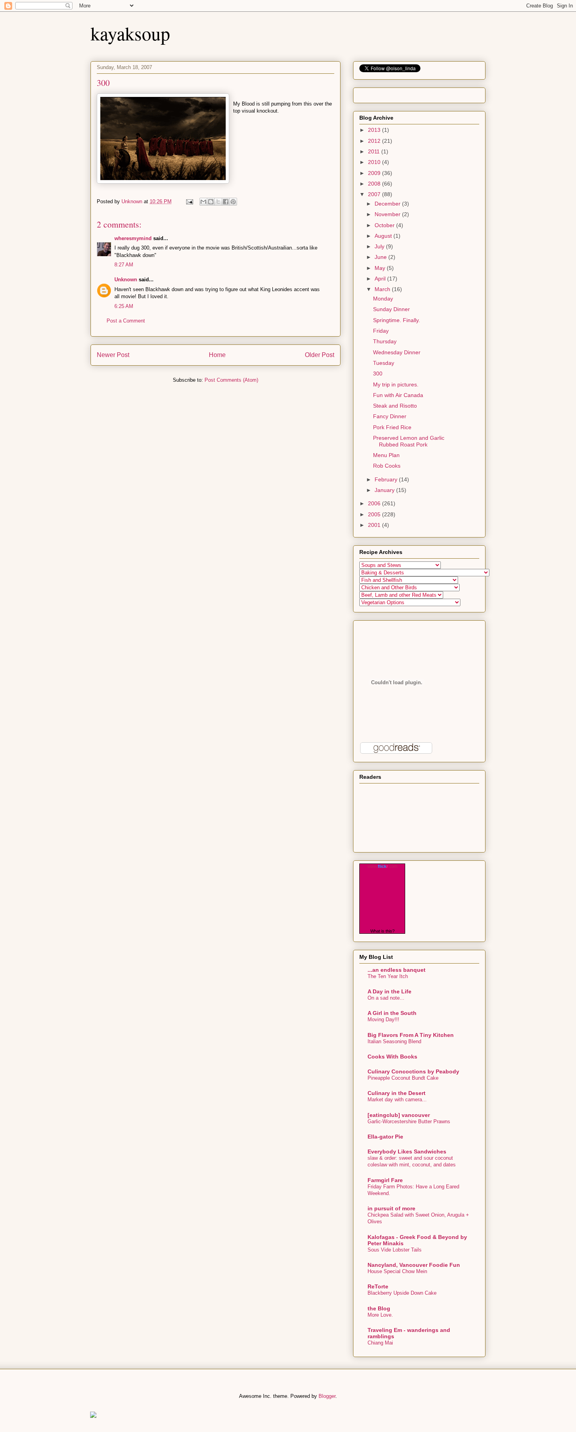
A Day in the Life (389, 991)
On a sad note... (386, 998)
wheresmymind (133, 238)
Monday (383, 298)
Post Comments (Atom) (231, 380)
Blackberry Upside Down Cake (402, 1293)
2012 (375, 141)
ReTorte (378, 1286)
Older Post (319, 355)
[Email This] (203, 202)
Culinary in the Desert (397, 1093)
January (385, 490)
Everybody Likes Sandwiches (407, 1151)
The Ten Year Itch (388, 976)
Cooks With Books (392, 1056)
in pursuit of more (391, 1208)
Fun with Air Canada (398, 395)
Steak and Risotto (395, 406)
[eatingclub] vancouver (399, 1115)
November (388, 214)
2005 (375, 514)
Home (217, 355)
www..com (382, 866)
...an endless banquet (397, 970)
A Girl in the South (392, 1013)
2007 (375, 194)
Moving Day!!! (383, 1019)
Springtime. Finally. (396, 320)
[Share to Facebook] (226, 202)
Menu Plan (386, 455)
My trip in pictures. (395, 384)
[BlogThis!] (211, 202)
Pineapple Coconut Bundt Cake (403, 1078)
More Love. (380, 1315)
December (388, 203)
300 (377, 373)
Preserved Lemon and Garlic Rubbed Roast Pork (408, 441)
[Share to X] (218, 202)
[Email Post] (189, 201)
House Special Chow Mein (397, 1271)
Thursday (385, 341)
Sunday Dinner (391, 309)
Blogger (327, 1396)
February (387, 479)
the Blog (379, 1308)
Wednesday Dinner (396, 352)
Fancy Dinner (389, 416)
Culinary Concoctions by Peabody (413, 1071)
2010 (375, 162)
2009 (375, 173)
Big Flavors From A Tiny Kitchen (411, 1035)
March (383, 289)
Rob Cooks (386, 466)
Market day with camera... (397, 1099)
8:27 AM (123, 265)
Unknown (125, 279)
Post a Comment (126, 321)
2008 (375, 183)
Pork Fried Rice (392, 427)
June (381, 257)
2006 (375, 503)
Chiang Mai (380, 1343)
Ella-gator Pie (385, 1136)
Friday (381, 331)
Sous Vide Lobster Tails (395, 1250)
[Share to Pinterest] (233, 202)
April (381, 278)
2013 (375, 130)
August (384, 236)
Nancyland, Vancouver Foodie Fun (414, 1265)
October (385, 225)
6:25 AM (123, 306)
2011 (374, 151)
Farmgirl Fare (385, 1180)
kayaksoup (130, 33)
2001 (375, 525)
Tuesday (383, 363)
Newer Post (113, 355)
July (380, 246)
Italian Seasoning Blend (394, 1041)
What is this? (382, 931)
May (381, 268)
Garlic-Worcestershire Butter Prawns (409, 1121)
